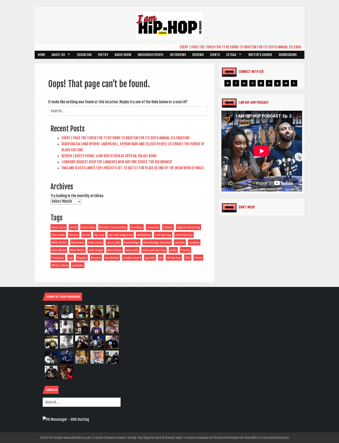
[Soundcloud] (285, 83)
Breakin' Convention (113, 227)
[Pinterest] (261, 83)
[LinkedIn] (269, 83)
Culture (168, 227)
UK (161, 258)
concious (153, 227)
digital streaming (188, 227)
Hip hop (99, 235)
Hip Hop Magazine (120, 235)
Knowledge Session (157, 242)
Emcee (73, 235)
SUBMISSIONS (288, 55)
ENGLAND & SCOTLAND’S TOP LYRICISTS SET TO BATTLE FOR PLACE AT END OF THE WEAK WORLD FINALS (133, 168)
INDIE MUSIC (59, 242)
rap (70, 258)
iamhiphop (144, 235)
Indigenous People (151, 55)
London (180, 242)
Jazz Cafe (113, 242)
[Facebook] (236, 83)
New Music (77, 250)
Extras (231, 55)
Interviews (178, 55)
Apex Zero (58, 227)
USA (187, 258)
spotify (150, 258)
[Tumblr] (294, 83)
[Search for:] (128, 111)
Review (96, 258)
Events (215, 55)
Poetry (103, 55)
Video (198, 258)
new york (132, 250)
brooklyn (137, 227)
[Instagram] (252, 83)
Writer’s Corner (260, 55)
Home (41, 55)
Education (84, 55)
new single (96, 250)
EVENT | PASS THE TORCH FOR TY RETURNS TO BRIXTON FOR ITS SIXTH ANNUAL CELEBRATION (237, 47)
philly (173, 250)
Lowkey (194, 242)
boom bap (88, 227)
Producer (57, 258)
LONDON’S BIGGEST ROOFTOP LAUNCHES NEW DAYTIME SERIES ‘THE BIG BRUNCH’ (117, 162)
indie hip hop (184, 235)
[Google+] (244, 83)
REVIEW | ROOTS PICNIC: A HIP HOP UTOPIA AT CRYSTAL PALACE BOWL (109, 156)
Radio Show (123, 55)
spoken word (132, 258)
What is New (59, 265)
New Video (114, 250)
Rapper (82, 258)
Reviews (198, 55)
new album (58, 250)
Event (86, 235)
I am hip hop (163, 235)
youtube (77, 265)
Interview (77, 242)
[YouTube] (277, 83)
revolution (112, 258)
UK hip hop (174, 258)
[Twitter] (227, 83)
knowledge (132, 242)
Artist (73, 227)
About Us (58, 55)
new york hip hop (154, 250)
